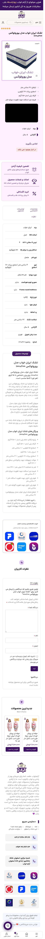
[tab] (34, 583)
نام (36, 635)
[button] (31, 749)
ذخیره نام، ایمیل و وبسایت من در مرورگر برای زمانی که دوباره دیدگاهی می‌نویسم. (24, 659)
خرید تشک (30, 500)
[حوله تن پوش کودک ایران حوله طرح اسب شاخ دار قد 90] (13, 724)
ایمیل (35, 646)
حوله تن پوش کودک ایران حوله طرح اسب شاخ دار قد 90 (13, 737)
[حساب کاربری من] (3, 22)
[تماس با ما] (8, 926)
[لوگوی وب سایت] (21, 14)
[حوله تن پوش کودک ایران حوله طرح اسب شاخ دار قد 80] (31, 724)
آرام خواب (22, 915)
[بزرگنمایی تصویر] (36, 75)
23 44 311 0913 (23, 847)
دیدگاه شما (33, 607)
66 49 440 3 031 (22, 837)
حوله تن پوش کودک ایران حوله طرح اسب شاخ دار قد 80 (31, 737)
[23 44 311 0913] (34, 847)
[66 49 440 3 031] (34, 837)
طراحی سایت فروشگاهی (28, 924)
